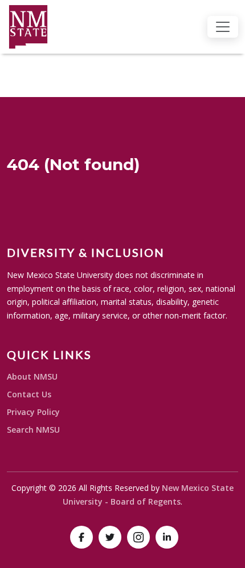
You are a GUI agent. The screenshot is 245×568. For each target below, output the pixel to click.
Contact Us (29, 394)
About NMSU (32, 376)
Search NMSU (33, 429)
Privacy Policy (33, 411)
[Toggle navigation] (222, 27)
